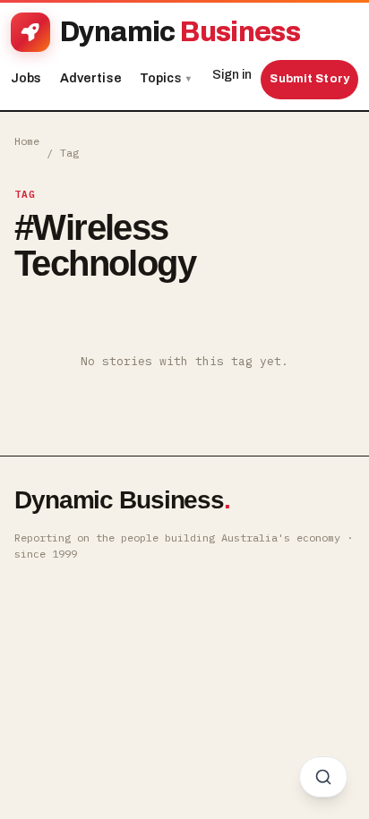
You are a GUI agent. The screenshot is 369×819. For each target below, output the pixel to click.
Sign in (232, 74)
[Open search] (323, 777)
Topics (165, 78)
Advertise (91, 78)
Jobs (26, 78)
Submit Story (309, 79)
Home (26, 141)
